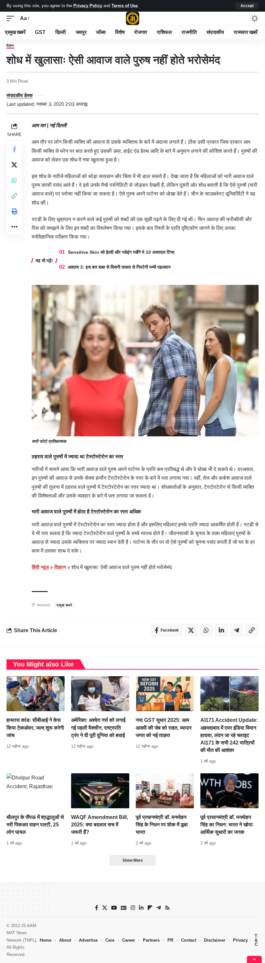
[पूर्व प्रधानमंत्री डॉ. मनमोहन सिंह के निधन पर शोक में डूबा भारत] (165, 790)
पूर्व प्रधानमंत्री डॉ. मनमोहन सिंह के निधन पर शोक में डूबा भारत (162, 824)
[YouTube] (114, 907)
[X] (105, 907)
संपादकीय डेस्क (19, 95)
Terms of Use (124, 5)
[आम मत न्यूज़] (132, 18)
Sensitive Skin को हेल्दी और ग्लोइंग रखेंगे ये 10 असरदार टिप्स (121, 252)
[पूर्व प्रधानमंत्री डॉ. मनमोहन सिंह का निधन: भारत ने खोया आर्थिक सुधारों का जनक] (229, 790)
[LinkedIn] (141, 907)
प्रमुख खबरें (64, 605)
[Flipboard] (150, 907)
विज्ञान (10, 45)
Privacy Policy (87, 5)
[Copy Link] (14, 196)
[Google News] (123, 907)
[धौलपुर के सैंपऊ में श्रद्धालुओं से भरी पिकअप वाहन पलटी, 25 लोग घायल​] (35, 790)
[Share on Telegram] (236, 630)
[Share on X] (14, 165)
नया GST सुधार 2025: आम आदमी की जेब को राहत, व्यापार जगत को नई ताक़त (164, 727)
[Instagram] (133, 907)
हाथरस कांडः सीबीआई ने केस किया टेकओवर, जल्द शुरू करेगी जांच (35, 727)
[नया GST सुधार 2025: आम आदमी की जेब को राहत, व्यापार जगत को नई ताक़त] (165, 693)
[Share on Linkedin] (221, 630)
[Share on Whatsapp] (14, 180)
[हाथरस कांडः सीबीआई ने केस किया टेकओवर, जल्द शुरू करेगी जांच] (35, 693)
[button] (247, 5)
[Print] (14, 211)
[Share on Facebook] (14, 149)
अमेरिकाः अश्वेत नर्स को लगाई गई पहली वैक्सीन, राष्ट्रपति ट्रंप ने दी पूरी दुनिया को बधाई (98, 727)
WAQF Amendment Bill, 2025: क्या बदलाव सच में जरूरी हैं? (99, 824)
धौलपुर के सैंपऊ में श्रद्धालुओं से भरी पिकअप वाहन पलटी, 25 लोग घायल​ (35, 824)
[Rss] (167, 907)
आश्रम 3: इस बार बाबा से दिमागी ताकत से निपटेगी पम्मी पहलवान (119, 267)
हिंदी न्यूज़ (40, 567)
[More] (14, 227)
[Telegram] (159, 907)
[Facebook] (96, 907)
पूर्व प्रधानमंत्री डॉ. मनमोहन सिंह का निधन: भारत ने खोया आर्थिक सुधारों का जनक (226, 824)
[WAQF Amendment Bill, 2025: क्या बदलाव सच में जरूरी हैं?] (100, 790)
